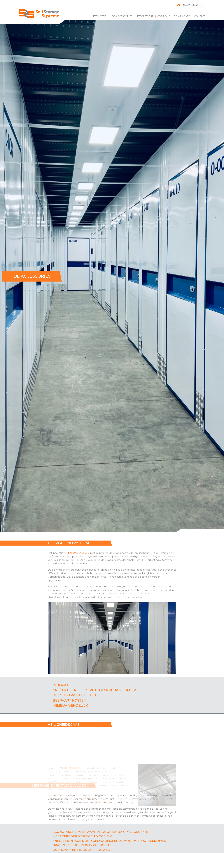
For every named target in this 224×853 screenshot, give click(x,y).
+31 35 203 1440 (189, 5)
